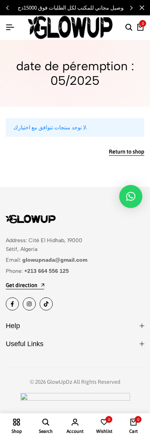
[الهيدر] (10, 27)
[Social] (12, 303)
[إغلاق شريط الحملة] (142, 7)
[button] (131, 7)
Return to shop (126, 152)
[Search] (129, 27)
